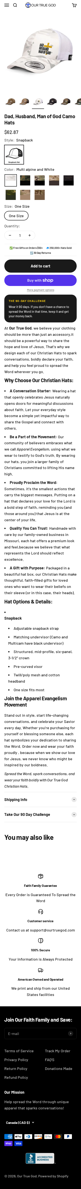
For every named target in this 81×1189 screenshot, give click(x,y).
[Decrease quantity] (10, 235)
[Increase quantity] (29, 235)
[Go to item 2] (24, 102)
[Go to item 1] (10, 102)
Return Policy (15, 1068)
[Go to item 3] (38, 102)
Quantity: (12, 225)
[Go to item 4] (52, 102)
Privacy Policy (16, 1059)
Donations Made (58, 1068)
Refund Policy (16, 1077)
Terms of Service (19, 1050)
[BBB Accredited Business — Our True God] (41, 1158)
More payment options (40, 290)
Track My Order (57, 1050)
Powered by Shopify (53, 1176)
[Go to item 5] (66, 102)
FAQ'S (49, 1059)
